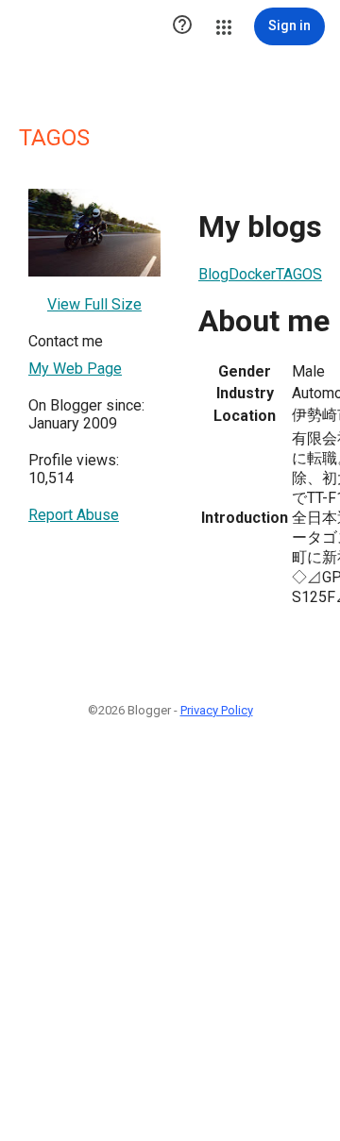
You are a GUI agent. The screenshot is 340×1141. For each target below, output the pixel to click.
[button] (182, 26)
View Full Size (94, 304)
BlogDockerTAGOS (260, 274)
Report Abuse (73, 515)
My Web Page (75, 369)
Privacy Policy (216, 710)
